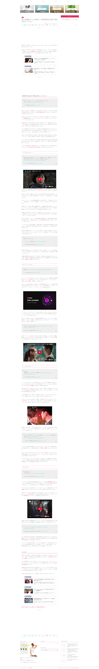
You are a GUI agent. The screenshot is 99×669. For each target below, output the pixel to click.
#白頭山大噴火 (35, 436)
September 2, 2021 (42, 440)
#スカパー (33, 160)
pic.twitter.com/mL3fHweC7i (29, 327)
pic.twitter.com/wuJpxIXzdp (29, 528)
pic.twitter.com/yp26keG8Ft (41, 160)
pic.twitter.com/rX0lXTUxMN (38, 437)
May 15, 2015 (38, 163)
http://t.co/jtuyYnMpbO (28, 160)
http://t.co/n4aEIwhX (40, 269)
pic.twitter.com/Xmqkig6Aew (41, 241)
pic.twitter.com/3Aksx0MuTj (40, 473)
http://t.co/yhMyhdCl (47, 269)
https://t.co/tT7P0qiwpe (44, 372)
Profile (43, 1)
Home (31, 1)
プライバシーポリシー (24, 667)
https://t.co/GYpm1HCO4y (28, 437)
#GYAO (49, 372)
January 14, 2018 (40, 476)
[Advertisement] (40, 36)
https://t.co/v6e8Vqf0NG (28, 102)
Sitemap (68, 1)
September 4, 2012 (36, 272)
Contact (56, 1)
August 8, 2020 (37, 105)
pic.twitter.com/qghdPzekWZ (38, 102)
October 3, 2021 (39, 330)
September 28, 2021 (40, 244)
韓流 (22, 17)
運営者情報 (30, 667)
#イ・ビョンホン (30, 436)
